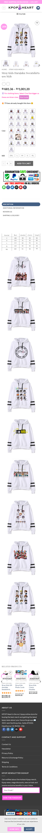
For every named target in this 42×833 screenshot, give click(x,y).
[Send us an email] (16, 729)
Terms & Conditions (10, 767)
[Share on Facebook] (8, 187)
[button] (4, 8)
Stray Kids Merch (16, 69)
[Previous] (5, 39)
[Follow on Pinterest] (21, 729)
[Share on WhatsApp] (4, 187)
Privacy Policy (7, 753)
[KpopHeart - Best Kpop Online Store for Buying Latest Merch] (21, 7)
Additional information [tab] (13, 208)
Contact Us (6, 744)
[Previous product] (8, 84)
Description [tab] (8, 204)
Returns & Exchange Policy (12, 757)
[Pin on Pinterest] (21, 187)
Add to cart (24, 163)
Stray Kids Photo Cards (19, 686)
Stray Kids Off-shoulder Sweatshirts (7, 687)
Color (3, 131)
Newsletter (6, 749)
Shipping (5, 762)
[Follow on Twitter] (12, 729)
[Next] (36, 39)
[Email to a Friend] (16, 187)
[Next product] (4, 84)
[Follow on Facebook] (4, 729)
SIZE (3, 156)
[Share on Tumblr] (25, 187)
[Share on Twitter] (12, 187)
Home (4, 69)
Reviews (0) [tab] (7, 212)
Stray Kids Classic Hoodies (32, 687)
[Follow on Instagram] (8, 729)
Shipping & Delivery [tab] (11, 215)
